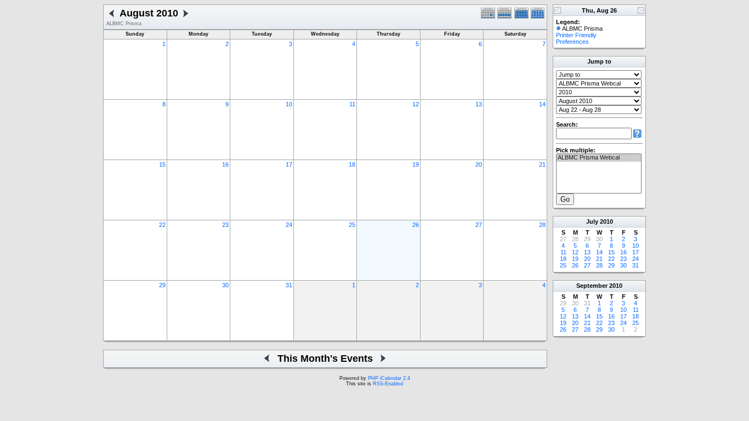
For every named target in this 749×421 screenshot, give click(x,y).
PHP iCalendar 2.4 (389, 378)
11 (352, 104)
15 (162, 164)
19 (415, 164)
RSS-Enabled (388, 383)
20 (478, 164)
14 (542, 104)
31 (289, 285)
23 (225, 224)
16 (225, 164)
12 (415, 104)
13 (478, 104)
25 (352, 224)
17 (289, 164)
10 (289, 104)
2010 (606, 221)
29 (162, 285)
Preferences (572, 41)
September (592, 285)
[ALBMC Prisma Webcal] (599, 158)
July (592, 221)
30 (225, 285)
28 (542, 224)
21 (542, 164)
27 (478, 224)
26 (415, 224)
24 (289, 224)
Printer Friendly (576, 35)
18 (352, 164)
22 (162, 224)
